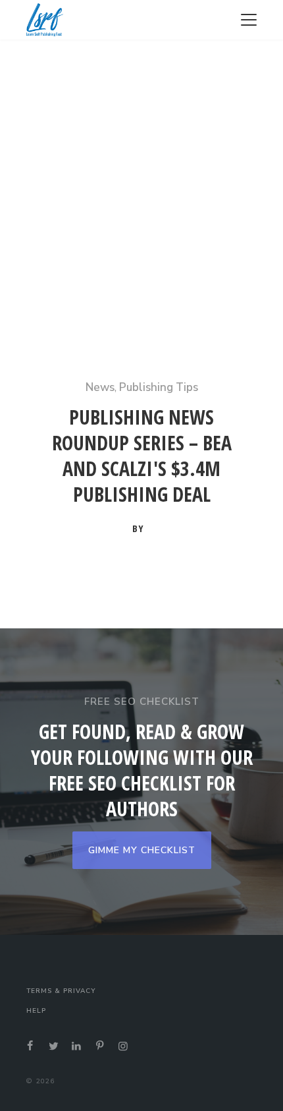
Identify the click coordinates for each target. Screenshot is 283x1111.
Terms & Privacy (60, 991)
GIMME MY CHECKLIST (141, 850)
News (100, 387)
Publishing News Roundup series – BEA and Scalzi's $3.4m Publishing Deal (142, 456)
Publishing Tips (158, 387)
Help (36, 1010)
